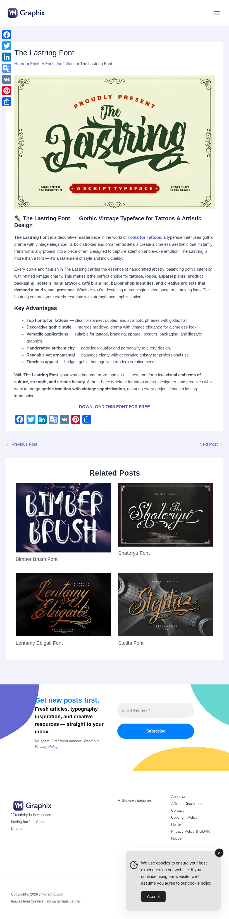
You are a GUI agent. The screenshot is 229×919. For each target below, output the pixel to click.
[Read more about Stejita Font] (165, 604)
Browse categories (137, 800)
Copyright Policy (184, 817)
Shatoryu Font (134, 553)
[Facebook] (6, 34)
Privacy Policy (46, 747)
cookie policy (199, 883)
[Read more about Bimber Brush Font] (63, 517)
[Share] (6, 101)
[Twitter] (6, 45)
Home (176, 824)
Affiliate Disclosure (186, 804)
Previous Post (21, 444)
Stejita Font (131, 643)
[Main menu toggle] (217, 13)
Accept (153, 896)
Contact (177, 810)
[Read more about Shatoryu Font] (165, 514)
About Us (178, 797)
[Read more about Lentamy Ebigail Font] (63, 604)
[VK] (6, 79)
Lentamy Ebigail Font (39, 643)
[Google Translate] (6, 68)
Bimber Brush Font (37, 559)
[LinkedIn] (6, 57)
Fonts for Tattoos (144, 237)
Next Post (211, 444)
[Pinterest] (6, 90)
